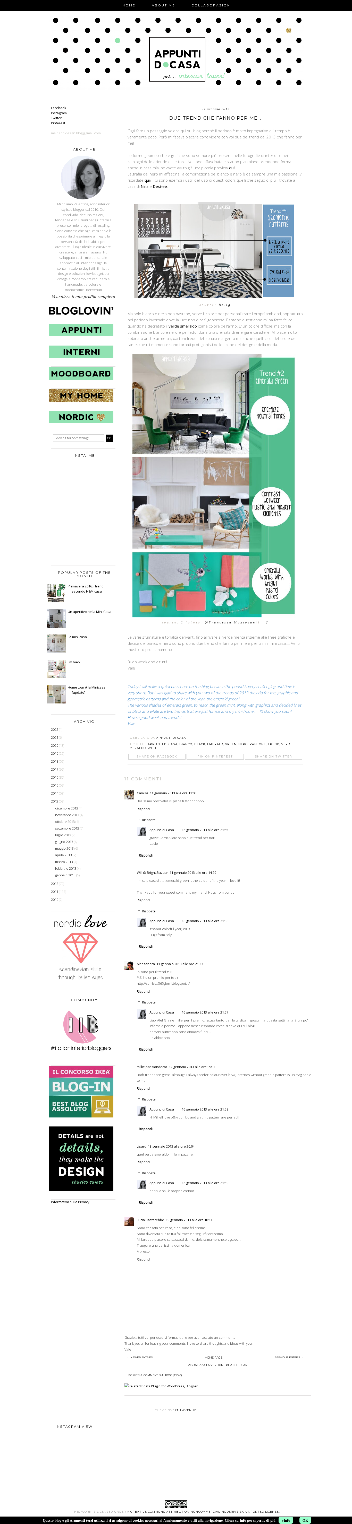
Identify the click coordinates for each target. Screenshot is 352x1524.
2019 (55, 753)
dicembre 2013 (67, 808)
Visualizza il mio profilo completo (83, 296)
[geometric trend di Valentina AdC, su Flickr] (215, 299)
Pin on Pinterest (215, 756)
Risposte (149, 819)
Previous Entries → (289, 1357)
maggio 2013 (64, 848)
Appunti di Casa (163, 744)
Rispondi (143, 809)
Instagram (59, 113)
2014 (55, 793)
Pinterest (58, 123)
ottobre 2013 (65, 821)
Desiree (160, 186)
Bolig (225, 305)
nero (243, 744)
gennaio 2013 (65, 875)
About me (163, 5)
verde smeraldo (183, 326)
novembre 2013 (67, 815)
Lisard (141, 1146)
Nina (145, 186)
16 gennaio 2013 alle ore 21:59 (205, 1109)
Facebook (58, 107)
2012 (55, 883)
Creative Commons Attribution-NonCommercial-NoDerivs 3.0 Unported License (204, 1511)
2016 (55, 777)
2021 (55, 737)
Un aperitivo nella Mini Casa (89, 611)
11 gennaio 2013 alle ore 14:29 (193, 872)
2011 (55, 891)
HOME (129, 5)
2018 (55, 761)
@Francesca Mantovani (231, 622)
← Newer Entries (140, 1357)
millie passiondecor (152, 1066)
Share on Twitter (273, 756)
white (153, 748)
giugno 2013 (64, 841)
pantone (258, 744)
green (231, 744)
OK (305, 1520)
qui (231, 167)
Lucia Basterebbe (150, 1220)
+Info (286, 1520)
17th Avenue (184, 1410)
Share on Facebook (157, 756)
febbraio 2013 (66, 868)
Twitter (56, 118)
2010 (55, 899)
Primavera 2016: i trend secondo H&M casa (86, 589)
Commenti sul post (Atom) (163, 1375)
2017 (55, 769)
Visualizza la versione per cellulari (218, 1365)
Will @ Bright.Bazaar (152, 872)
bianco (185, 744)
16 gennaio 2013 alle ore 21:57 (205, 1012)
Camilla (142, 793)
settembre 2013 (67, 828)
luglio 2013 (63, 835)
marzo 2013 (64, 861)
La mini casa (77, 637)
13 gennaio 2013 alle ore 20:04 (171, 1146)
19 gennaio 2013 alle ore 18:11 (189, 1220)
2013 (55, 801)
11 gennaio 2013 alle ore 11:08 (173, 793)
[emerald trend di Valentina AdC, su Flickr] (215, 616)
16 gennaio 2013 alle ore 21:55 (205, 829)
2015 (55, 785)
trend (273, 744)
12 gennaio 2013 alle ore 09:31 (192, 1066)
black (200, 744)
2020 (55, 745)
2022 (55, 729)
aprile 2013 (64, 855)
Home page (213, 1357)
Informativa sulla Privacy (70, 1202)
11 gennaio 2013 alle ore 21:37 (179, 964)
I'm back (74, 662)
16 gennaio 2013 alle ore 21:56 (205, 921)
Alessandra (146, 964)
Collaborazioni (211, 5)
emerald (215, 744)
